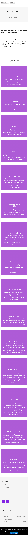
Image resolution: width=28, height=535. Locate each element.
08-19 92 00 (7, 487)
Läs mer (15, 533)
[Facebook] (3, 501)
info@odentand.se (8, 490)
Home (10, 17)
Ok (11, 533)
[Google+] (7, 501)
